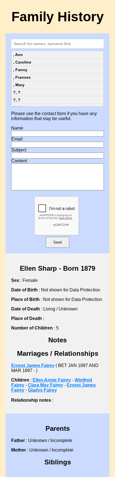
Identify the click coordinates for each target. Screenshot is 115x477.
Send (57, 242)
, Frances (22, 77)
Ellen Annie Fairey (52, 380)
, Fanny (20, 69)
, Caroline (22, 62)
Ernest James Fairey (32, 365)
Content (19, 160)
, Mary (19, 85)
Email (17, 139)
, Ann (18, 54)
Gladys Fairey (42, 390)
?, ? (16, 92)
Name (17, 128)
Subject (18, 150)
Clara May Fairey (45, 385)
